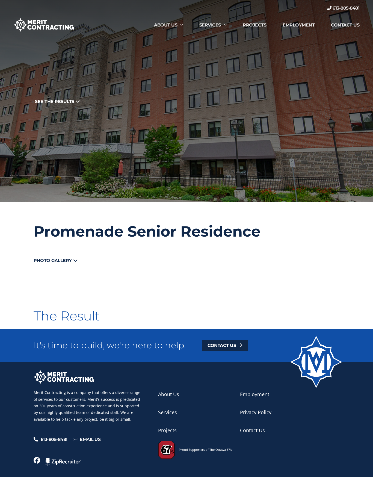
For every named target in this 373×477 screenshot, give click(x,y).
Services (210, 25)
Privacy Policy (255, 412)
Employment (299, 25)
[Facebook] (37, 460)
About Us (165, 25)
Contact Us (345, 25)
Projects (254, 25)
